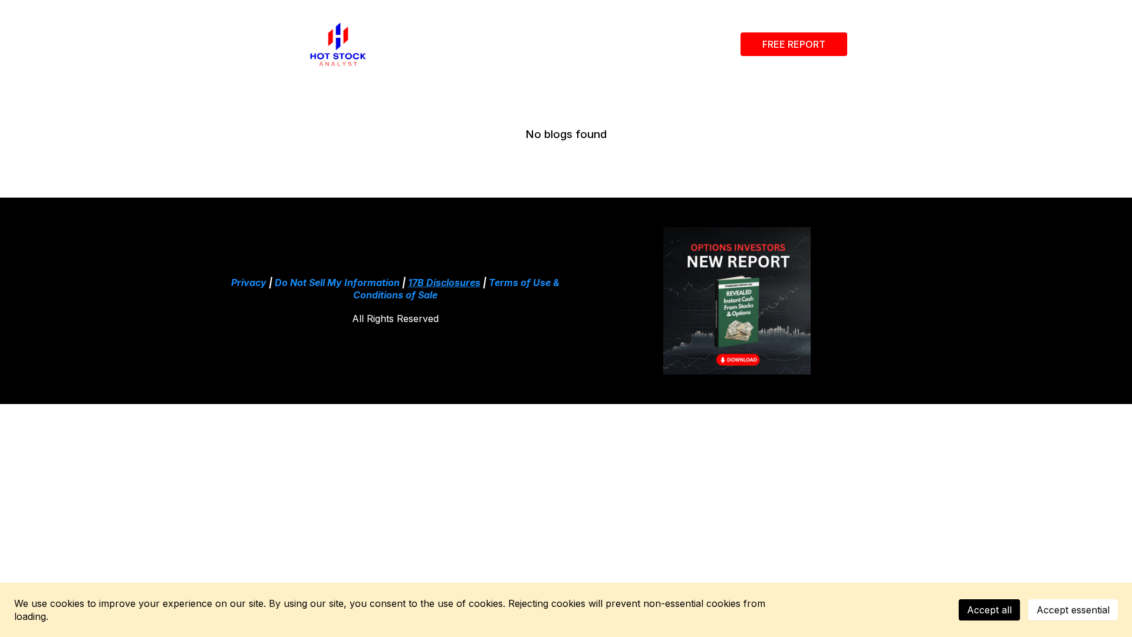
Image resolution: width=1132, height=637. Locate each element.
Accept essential (1073, 610)
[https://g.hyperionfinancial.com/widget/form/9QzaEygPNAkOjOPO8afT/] (737, 301)
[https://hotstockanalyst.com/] (338, 44)
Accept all (989, 610)
